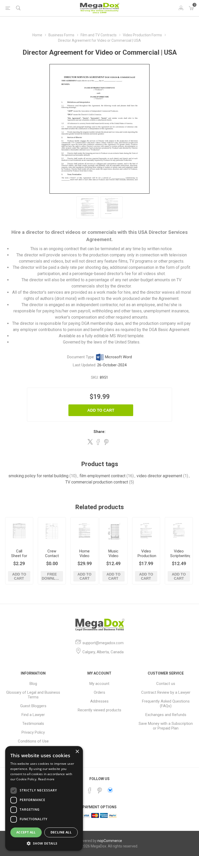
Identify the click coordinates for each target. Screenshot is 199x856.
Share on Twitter (90, 441)
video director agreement (159, 475)
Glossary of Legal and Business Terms (33, 694)
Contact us (165, 683)
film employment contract (102, 475)
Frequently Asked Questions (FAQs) (166, 703)
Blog (33, 683)
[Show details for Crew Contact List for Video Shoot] (52, 531)
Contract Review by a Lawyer (165, 692)
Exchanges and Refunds (165, 714)
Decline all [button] (61, 832)
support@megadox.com (103, 643)
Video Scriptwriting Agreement (178, 556)
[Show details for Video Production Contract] (146, 531)
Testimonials (33, 723)
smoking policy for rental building (38, 475)
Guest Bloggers (33, 706)
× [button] (77, 752)
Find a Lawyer (33, 714)
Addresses (99, 701)
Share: (99, 431)
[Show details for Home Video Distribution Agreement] (84, 531)
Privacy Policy (33, 732)
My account (99, 683)
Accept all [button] (26, 832)
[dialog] (44, 798)
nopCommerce (109, 841)
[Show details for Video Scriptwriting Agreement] (179, 531)
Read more (46, 779)
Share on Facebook (98, 442)
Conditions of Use (33, 741)
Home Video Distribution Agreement (84, 558)
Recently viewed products (99, 710)
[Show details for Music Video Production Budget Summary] (113, 531)
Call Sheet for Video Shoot (19, 558)
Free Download (52, 576)
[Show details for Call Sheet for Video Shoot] (19, 531)
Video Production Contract (146, 556)
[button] (44, 843)
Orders (99, 692)
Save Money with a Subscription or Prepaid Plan (166, 726)
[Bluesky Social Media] (110, 790)
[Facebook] (90, 790)
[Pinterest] (99, 790)
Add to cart (100, 410)
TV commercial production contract (96, 482)
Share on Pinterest (106, 442)
